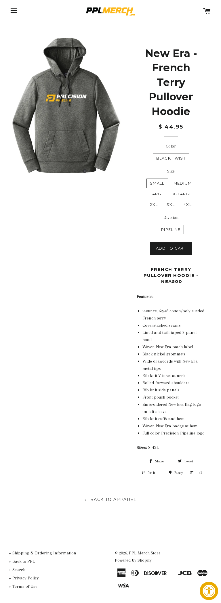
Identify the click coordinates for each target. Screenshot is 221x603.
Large (157, 194)
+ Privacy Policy (24, 578)
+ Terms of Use (23, 586)
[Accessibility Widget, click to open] (209, 591)
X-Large (182, 194)
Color (171, 146)
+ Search (17, 569)
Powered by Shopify (133, 560)
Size (171, 171)
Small (157, 183)
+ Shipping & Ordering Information (42, 553)
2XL (154, 204)
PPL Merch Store (145, 553)
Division (171, 217)
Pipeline (170, 229)
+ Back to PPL (22, 561)
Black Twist (171, 158)
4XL (188, 204)
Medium (183, 183)
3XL (171, 204)
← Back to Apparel (110, 499)
